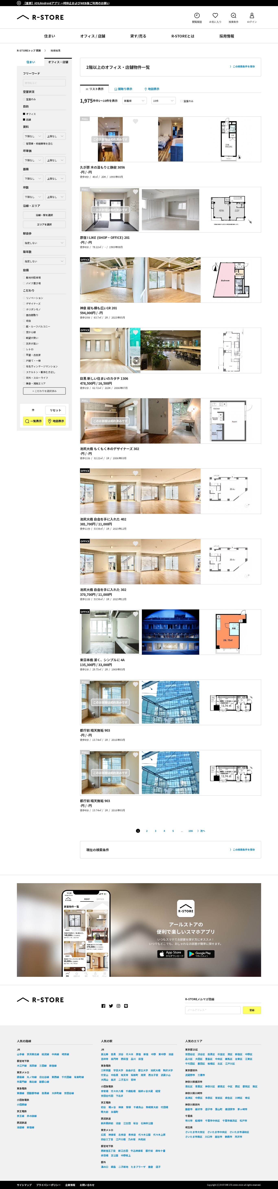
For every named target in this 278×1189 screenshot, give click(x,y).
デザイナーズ (33, 303)
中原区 (198, 1097)
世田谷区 (190, 1054)
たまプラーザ (138, 1166)
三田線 (43, 1065)
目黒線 (45, 1093)
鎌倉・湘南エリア (36, 383)
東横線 (20, 1093)
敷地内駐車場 (33, 277)
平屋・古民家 (33, 355)
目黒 (113, 1054)
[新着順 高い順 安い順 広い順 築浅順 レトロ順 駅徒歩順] (134, 100)
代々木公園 (144, 1134)
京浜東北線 (33, 1054)
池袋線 (20, 1127)
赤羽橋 (104, 1155)
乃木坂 (132, 1139)
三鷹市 (201, 1075)
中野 (153, 1054)
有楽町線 (79, 1077)
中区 (230, 1086)
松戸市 (243, 1120)
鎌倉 (150, 1166)
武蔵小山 (166, 1075)
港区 (230, 1054)
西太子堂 (153, 1075)
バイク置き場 (33, 283)
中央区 (218, 1059)
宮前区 (218, 1097)
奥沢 (113, 1079)
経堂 (157, 1091)
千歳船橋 (131, 1091)
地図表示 (58, 421)
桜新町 (134, 1075)
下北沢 (119, 1095)
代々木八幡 (117, 1091)
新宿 (145, 1054)
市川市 (189, 1120)
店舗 (28, 119)
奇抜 (28, 320)
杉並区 (221, 1054)
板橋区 (211, 1063)
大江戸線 (22, 1065)
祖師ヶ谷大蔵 (145, 1091)
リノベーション (34, 298)
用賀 (143, 1075)
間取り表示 (124, 89)
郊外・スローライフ (37, 377)
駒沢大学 (168, 1070)
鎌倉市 (189, 1109)
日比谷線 (44, 1077)
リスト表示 (96, 89)
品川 (133, 1059)
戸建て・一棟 (33, 360)
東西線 (55, 1077)
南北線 (33, 1081)
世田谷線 (69, 1093)
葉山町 (218, 1109)
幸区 (247, 1097)
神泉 (120, 1107)
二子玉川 (123, 1079)
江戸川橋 (121, 1139)
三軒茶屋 (106, 1070)
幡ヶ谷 (112, 1107)
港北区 (189, 1086)
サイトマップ (24, 1185)
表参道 (132, 1134)
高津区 (189, 1097)
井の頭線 (32, 1116)
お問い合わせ (87, 1185)
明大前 (104, 1111)
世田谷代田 (107, 1095)
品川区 (189, 1059)
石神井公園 (147, 1123)
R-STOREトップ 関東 (29, 50)
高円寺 (114, 1059)
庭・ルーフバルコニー (38, 326)
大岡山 (104, 1079)
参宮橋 (104, 1091)
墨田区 (201, 1063)
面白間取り (32, 315)
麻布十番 (160, 1150)
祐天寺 (124, 1075)
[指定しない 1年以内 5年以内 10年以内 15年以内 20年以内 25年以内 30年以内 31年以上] (44, 260)
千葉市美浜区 (229, 1120)
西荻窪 (124, 1059)
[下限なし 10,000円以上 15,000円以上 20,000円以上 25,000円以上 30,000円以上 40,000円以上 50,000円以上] (33, 159)
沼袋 (118, 1123)
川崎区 (238, 1097)
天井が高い (32, 343)
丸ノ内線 (32, 1077)
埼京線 (65, 1054)
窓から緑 (31, 332)
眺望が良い (32, 337)
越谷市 (218, 1136)
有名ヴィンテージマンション (42, 366)
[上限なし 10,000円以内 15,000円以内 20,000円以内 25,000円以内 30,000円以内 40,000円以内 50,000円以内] (55, 159)
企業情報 (70, 1185)
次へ (202, 830)
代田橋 (164, 1107)
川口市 (208, 1136)
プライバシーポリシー (48, 1185)
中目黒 (114, 1075)
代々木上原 (159, 1134)
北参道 (122, 1134)
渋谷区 (201, 1054)
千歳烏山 (138, 1107)
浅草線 (33, 1065)
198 (190, 830)
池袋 (171, 1054)
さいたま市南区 (193, 1136)
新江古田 (123, 1150)
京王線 (20, 1116)
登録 (252, 1010)
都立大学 (143, 1070)
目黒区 (211, 1054)
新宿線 (53, 1065)
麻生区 (228, 1097)
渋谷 (120, 1054)
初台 (103, 1107)
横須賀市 (230, 1109)
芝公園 (114, 1155)
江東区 (248, 1059)
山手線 (20, 1054)
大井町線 (56, 1093)
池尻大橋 (155, 1070)
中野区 (248, 1054)
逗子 (158, 1166)
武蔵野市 (190, 1075)
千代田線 (66, 1077)
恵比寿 (104, 1054)
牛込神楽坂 (137, 1150)
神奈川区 (210, 1086)
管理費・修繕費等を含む (39, 143)
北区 (220, 1063)
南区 (255, 1086)
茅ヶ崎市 (242, 1109)
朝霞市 (228, 1136)
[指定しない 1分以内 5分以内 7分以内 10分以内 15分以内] (44, 241)
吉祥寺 (104, 1059)
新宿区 (238, 1054)
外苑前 (142, 1139)
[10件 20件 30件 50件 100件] (163, 100)
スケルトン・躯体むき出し (40, 372)
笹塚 (128, 1107)
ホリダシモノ (33, 309)
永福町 (114, 1111)
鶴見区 (221, 1086)
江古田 (127, 1123)
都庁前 (149, 1150)
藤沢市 (198, 1109)
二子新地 (123, 1166)
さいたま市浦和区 (239, 1132)
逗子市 (208, 1109)
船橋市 (198, 1120)
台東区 (238, 1059)
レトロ (29, 349)
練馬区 (228, 1059)
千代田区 (190, 1063)
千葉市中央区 (212, 1120)
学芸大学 (118, 1070)
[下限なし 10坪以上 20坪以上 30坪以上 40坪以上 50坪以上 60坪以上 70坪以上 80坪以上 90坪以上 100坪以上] (33, 195)
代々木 (129, 1054)
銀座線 (20, 1077)
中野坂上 (126, 1155)
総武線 (45, 1054)
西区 (237, 1086)
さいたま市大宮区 (195, 1132)
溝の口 (104, 1166)
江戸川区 (230, 1063)
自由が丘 (131, 1070)
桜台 (135, 1123)
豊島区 (208, 1059)
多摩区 (208, 1097)
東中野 (162, 1054)
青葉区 (198, 1086)
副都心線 (44, 1081)
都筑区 (246, 1086)
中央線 (55, 1054)
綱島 (113, 1166)
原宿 (138, 1054)
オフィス (31, 113)
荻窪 (140, 1059)
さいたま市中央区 (217, 1132)
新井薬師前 (107, 1123)
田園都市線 (33, 1093)
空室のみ (31, 99)
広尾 (103, 1134)
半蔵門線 (22, 1081)
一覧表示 (36, 421)
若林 (133, 1079)
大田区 (198, 1059)
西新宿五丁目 (108, 1150)
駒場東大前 (152, 1107)
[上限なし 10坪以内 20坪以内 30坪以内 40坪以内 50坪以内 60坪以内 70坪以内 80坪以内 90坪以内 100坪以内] (55, 195)
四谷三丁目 (107, 1139)
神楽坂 (112, 1134)
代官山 (104, 1075)
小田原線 (22, 1104)
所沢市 (238, 1136)
